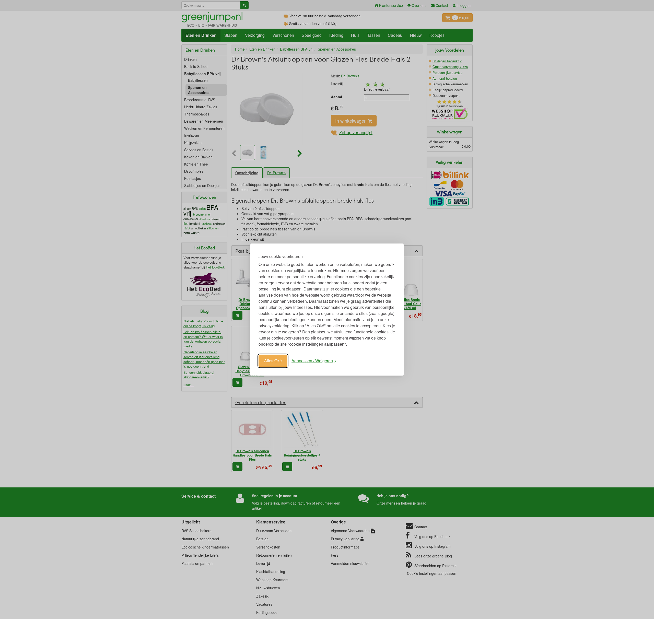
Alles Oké (273, 361)
